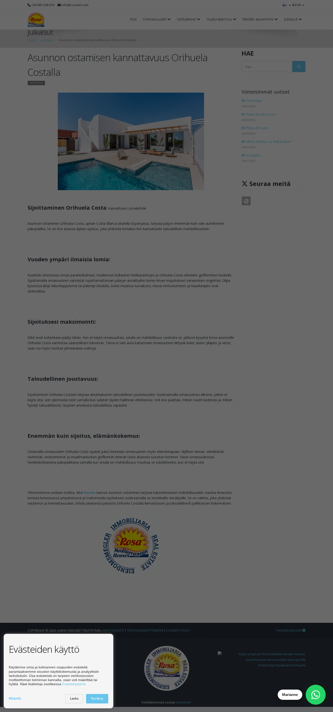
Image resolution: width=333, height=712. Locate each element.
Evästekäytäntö (74, 684)
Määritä (15, 698)
